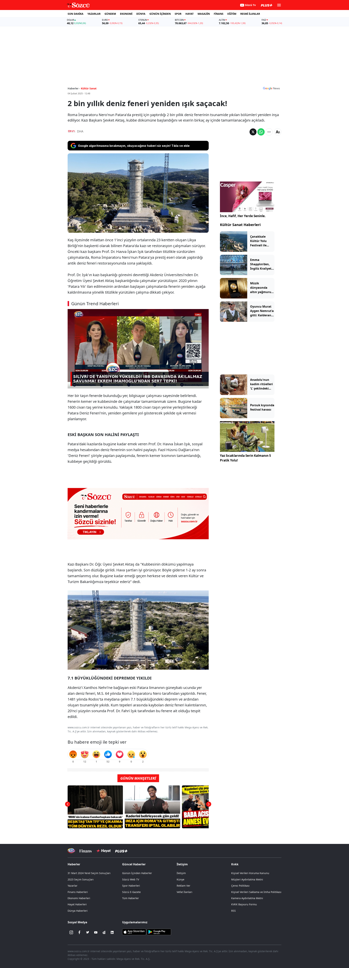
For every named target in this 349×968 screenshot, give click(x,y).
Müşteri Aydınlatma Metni (247, 879)
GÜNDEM (110, 13)
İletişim (181, 873)
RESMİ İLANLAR (250, 13)
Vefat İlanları (184, 892)
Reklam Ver (183, 885)
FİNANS (218, 13)
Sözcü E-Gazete (131, 892)
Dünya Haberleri (78, 910)
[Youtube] (95, 932)
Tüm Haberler (130, 898)
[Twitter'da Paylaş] (253, 132)
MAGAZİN (204, 13)
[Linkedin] (112, 932)
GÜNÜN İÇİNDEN (160, 13)
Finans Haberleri (78, 892)
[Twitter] (87, 932)
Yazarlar (72, 885)
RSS (233, 910)
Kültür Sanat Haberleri (240, 224)
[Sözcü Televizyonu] (71, 850)
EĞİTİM (231, 13)
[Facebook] (79, 932)
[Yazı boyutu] (277, 132)
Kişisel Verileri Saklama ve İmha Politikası (256, 892)
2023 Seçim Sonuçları (81, 879)
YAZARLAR (94, 13)
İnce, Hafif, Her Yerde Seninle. (243, 216)
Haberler (74, 864)
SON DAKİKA (75, 13)
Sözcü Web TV (130, 879)
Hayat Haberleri (77, 904)
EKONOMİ (126, 13)
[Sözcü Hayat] (103, 851)
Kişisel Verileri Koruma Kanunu (250, 873)
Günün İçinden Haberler (137, 873)
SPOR (178, 13)
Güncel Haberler (134, 864)
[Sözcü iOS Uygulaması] (134, 932)
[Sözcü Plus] (121, 850)
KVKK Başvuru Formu (244, 904)
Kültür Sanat (89, 88)
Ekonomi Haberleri (79, 898)
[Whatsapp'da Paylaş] (261, 132)
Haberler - (74, 88)
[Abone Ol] (271, 88)
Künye (180, 879)
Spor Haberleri (131, 885)
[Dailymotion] (104, 932)
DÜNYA (140, 13)
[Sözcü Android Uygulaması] (159, 932)
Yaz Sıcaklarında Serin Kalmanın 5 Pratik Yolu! (245, 457)
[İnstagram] (71, 932)
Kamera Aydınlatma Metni (247, 898)
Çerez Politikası (240, 885)
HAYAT (189, 13)
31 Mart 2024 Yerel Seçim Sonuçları (89, 873)
